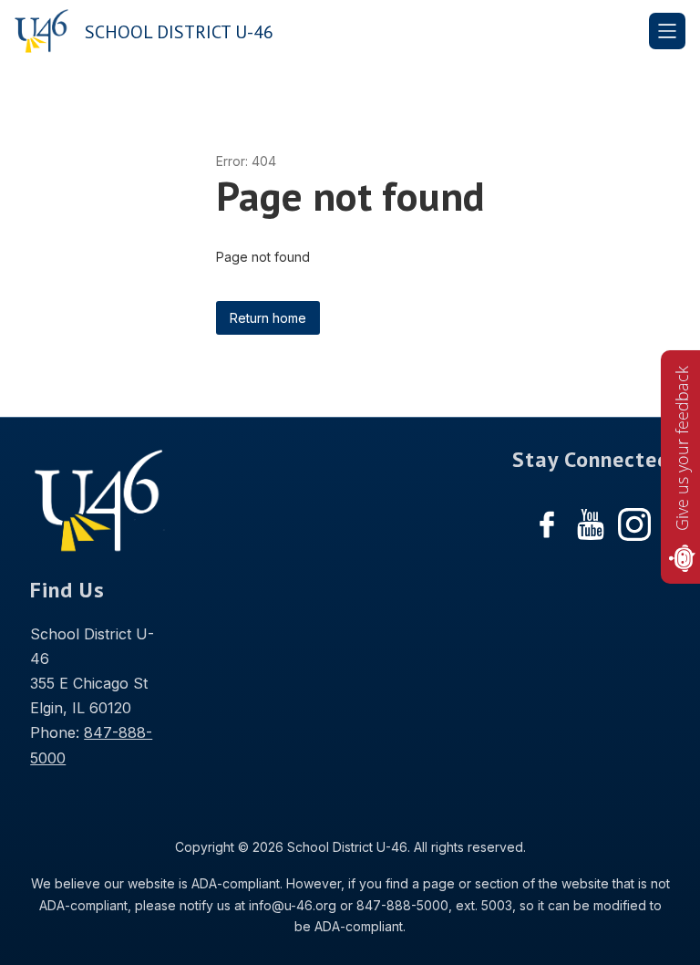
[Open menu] (667, 31)
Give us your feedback (682, 448)
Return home (268, 318)
